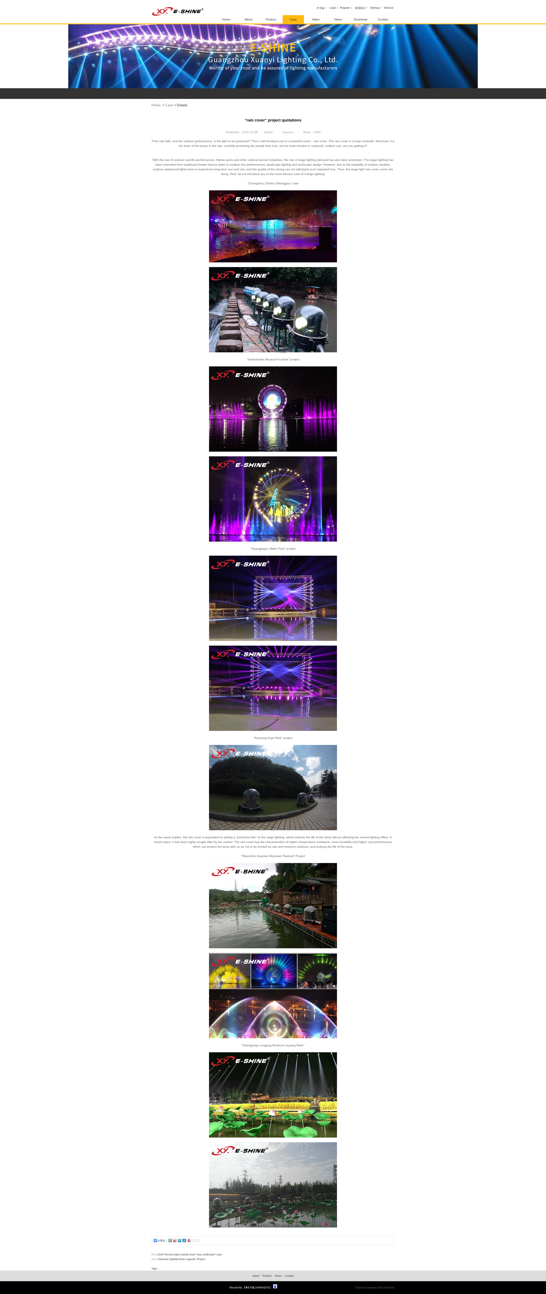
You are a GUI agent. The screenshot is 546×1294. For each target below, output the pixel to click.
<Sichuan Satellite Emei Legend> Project (181, 1259)
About (249, 19)
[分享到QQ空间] (170, 1240)
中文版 (320, 8)
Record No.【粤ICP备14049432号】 (250, 1287)
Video (315, 19)
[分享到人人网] (184, 1240)
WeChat (388, 7)
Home (226, 19)
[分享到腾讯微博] (179, 1240)
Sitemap (375, 7)
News (338, 19)
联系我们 (360, 8)
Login (333, 7)
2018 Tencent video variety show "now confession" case (189, 1254)
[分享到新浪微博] (174, 1240)
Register (345, 7)
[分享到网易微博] (188, 1240)
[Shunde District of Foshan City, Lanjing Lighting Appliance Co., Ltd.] (178, 22)
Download (360, 19)
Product (271, 19)
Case (293, 19)
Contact (383, 19)
